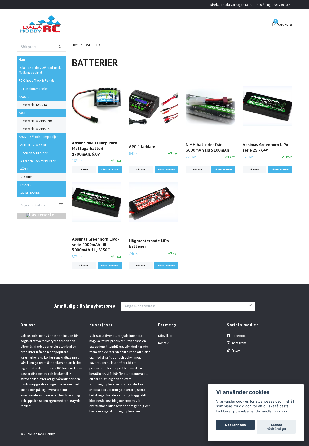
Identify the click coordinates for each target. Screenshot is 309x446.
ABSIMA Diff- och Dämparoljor (38, 137)
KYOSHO (24, 97)
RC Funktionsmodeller (33, 89)
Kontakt (163, 343)
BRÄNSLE (24, 169)
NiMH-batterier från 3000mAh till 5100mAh (207, 147)
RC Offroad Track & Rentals (36, 80)
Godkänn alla (235, 425)
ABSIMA (23, 112)
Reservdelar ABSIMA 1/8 (35, 129)
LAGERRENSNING (29, 193)
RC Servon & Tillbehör (33, 153)
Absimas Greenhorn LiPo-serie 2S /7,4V (266, 147)
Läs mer (84, 169)
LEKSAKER (25, 185)
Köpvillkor (165, 335)
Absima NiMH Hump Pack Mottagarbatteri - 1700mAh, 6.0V (94, 148)
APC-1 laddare (142, 146)
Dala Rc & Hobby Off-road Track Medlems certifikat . (40, 70)
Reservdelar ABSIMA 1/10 (36, 121)
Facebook (238, 335)
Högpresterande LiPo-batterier (149, 243)
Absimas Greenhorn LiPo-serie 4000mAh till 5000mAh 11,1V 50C (95, 244)
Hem (22, 59)
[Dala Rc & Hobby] (41, 24)
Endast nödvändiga (276, 427)
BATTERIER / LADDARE (33, 145)
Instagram (238, 343)
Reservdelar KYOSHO (34, 104)
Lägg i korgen (223, 169)
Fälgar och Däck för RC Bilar (37, 161)
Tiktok (235, 350)
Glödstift (26, 177)
